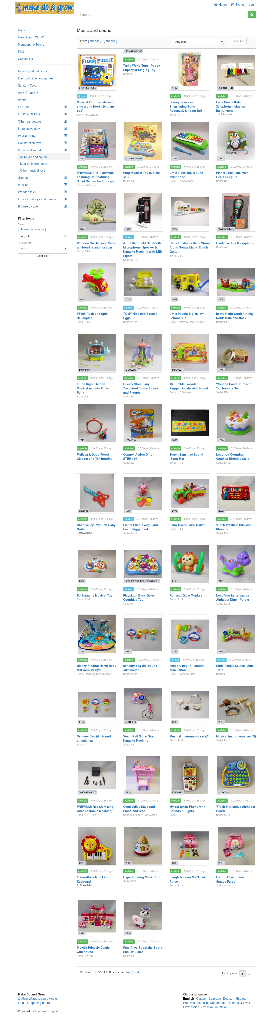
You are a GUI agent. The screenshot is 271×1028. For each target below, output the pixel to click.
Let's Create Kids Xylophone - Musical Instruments (231, 106)
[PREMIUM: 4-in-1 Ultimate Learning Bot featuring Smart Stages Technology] (97, 141)
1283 (81, 228)
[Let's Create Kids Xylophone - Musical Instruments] (236, 71)
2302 (128, 862)
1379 (174, 228)
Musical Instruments (33, 163)
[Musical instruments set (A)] (190, 705)
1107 (174, 87)
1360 (128, 228)
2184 (221, 651)
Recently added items (32, 71)
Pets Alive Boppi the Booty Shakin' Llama (142, 949)
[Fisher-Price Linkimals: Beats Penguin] (236, 141)
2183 (174, 651)
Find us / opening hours (34, 1003)
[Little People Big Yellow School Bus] (190, 282)
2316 (81, 933)
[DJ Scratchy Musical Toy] (97, 564)
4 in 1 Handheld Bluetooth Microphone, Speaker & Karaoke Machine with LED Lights (142, 249)
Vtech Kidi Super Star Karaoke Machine (138, 738)
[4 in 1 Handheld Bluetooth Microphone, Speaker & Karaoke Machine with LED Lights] (143, 212)
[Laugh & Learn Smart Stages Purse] (236, 845)
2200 (174, 722)
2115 (174, 581)
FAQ (21, 51)
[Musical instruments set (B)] (236, 705)
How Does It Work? (31, 37)
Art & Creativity (28, 92)
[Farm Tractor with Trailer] (190, 493)
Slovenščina (191, 1007)
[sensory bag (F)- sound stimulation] (190, 634)
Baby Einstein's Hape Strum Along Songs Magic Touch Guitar (190, 247)
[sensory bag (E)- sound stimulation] (143, 634)
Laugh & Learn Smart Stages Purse (231, 879)
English (188, 998)
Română (233, 1003)
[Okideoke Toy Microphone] (236, 212)
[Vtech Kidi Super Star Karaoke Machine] (143, 705)
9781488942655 (87, 87)
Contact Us (25, 59)
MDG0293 (177, 792)
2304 (221, 862)
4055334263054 (134, 158)
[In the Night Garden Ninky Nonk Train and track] (236, 282)
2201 (221, 722)
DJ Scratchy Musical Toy (94, 595)
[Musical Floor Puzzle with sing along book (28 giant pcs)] (97, 71)
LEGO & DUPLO (29, 114)
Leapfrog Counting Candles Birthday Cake (232, 456)
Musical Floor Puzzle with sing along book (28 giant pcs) (95, 106)
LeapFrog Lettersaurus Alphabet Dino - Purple (232, 597)
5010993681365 (134, 51)
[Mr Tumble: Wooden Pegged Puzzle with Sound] (190, 352)
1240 (81, 158)
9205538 (83, 510)
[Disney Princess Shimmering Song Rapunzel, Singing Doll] (190, 71)
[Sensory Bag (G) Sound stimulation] (97, 705)
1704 (221, 299)
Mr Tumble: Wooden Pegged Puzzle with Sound (189, 386)
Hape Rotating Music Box (141, 877)
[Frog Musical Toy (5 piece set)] (143, 141)
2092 (221, 510)
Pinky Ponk (84, 369)
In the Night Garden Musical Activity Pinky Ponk (93, 388)
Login (252, 4)
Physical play (26, 136)
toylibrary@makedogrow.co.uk (38, 998)
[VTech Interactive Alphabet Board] (236, 775)
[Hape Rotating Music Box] (143, 845)
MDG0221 (131, 369)
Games (23, 177)
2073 (174, 510)
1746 (81, 440)
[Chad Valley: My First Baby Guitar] (97, 493)
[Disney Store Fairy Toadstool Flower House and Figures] (143, 352)
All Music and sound (33, 157)
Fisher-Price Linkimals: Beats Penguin (232, 175)
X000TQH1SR (225, 87)
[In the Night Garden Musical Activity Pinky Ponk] (97, 352)
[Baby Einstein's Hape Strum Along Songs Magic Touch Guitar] (190, 212)
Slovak (245, 1003)
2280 (81, 862)
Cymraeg (215, 998)
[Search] (252, 14)
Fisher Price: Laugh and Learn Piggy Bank (140, 527)
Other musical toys (32, 170)
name (128, 972)
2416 (128, 933)
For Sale (23, 107)
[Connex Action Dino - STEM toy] (143, 423)
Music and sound (29, 150)
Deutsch (228, 998)
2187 (81, 722)
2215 (128, 792)
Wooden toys (27, 192)
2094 (81, 581)
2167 (221, 581)
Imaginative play (29, 128)
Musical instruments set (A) (189, 736)
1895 (174, 440)
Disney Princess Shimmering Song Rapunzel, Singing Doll (186, 106)
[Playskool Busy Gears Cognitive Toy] (143, 564)
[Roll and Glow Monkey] (190, 564)
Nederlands (217, 1003)
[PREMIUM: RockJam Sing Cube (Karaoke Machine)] (97, 775)
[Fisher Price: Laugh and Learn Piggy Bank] (143, 493)
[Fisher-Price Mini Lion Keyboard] (97, 845)
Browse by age (28, 206)
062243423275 (226, 228)
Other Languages (29, 121)
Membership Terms (31, 44)
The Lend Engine (46, 1011)
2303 (174, 862)
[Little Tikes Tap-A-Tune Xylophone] (190, 141)
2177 (81, 651)
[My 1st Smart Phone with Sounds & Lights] (190, 775)
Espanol (241, 998)
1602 (81, 299)
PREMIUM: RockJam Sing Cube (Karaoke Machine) (95, 808)
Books (22, 100)
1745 (221, 369)
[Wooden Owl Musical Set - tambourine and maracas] (97, 212)
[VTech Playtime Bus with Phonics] (236, 493)
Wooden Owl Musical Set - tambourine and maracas (96, 245)
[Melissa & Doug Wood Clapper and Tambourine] (97, 423)
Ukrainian (221, 1007)
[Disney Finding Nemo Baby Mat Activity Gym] (97, 634)
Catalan (201, 998)
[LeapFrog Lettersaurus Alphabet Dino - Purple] (236, 564)
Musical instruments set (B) (236, 736)
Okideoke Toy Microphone (235, 243)
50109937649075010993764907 (142, 581)
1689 (174, 299)
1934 (221, 440)
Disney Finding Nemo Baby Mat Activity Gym (96, 667)
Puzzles (23, 185)
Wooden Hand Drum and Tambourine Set (234, 386)
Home (222, 4)
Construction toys (29, 143)
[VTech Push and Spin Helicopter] (97, 282)
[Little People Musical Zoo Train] (236, 634)
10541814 (131, 440)
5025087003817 (87, 792)
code (137, 972)
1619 (128, 299)
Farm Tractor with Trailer (187, 525)
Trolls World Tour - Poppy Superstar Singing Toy (141, 67)
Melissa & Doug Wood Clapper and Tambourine (94, 456)
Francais (189, 1003)
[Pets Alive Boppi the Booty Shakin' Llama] (143, 916)
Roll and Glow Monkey (186, 595)
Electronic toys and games (35, 78)
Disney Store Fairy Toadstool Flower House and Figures (141, 388)
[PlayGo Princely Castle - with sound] (97, 916)
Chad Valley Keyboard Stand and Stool (139, 808)
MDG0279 (131, 722)
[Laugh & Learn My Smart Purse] (190, 845)
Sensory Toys (27, 85)
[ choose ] (24, 229)
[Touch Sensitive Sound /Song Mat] (190, 423)
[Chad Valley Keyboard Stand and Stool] (143, 775)
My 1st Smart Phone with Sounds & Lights (187, 808)
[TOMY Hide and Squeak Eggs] (143, 282)
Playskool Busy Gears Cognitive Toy (139, 597)
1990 (128, 510)
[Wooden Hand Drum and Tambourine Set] (236, 352)
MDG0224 (177, 369)
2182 (128, 651)
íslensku (202, 1003)
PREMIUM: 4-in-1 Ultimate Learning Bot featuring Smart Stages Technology (95, 177)
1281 (174, 158)
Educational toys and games (37, 199)
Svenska (207, 1007)
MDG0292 (223, 792)
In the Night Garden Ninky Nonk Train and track (235, 315)
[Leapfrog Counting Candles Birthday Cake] (236, 423)
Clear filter (42, 255)
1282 (221, 158)
